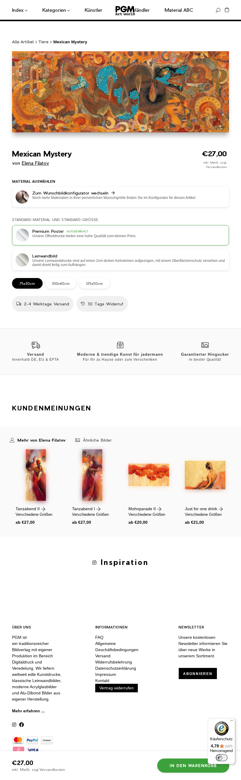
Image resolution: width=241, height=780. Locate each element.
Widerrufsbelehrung (113, 662)
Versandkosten (216, 167)
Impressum (105, 674)
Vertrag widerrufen (116, 688)
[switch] (221, 757)
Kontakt (102, 680)
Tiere (43, 41)
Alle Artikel (23, 41)
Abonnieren (197, 674)
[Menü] (231, 721)
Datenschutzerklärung (115, 668)
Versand (103, 655)
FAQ (99, 637)
